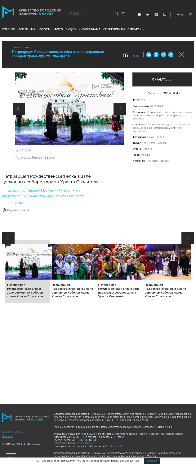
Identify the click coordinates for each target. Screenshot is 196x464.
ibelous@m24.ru (116, 446)
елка (20, 190)
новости (44, 29)
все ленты (26, 29)
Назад (19, 109)
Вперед (120, 109)
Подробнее (27, 271)
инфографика (89, 29)
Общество (16, 203)
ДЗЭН (139, 14)
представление (14, 196)
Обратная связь (12, 431)
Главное (9, 29)
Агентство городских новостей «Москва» (31, 13)
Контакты (7, 436)
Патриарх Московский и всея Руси (53, 190)
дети (11, 190)
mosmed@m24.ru (86, 443)
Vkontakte (147, 14)
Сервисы (134, 29)
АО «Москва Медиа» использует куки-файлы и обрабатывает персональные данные (88, 460)
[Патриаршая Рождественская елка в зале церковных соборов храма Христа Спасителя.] (69, 108)
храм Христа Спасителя (65, 196)
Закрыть (181, 54)
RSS (164, 14)
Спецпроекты (114, 29)
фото (58, 29)
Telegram (156, 14)
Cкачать (153, 93)
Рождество (36, 196)
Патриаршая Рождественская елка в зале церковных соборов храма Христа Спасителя (58, 54)
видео (71, 29)
